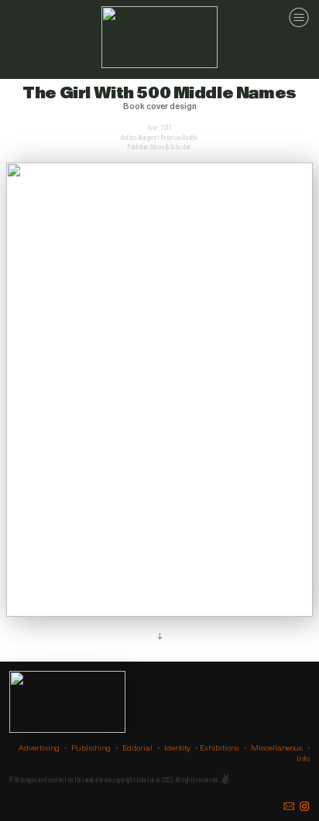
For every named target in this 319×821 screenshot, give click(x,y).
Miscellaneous (277, 748)
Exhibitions (219, 748)
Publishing (91, 748)
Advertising (39, 748)
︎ (304, 806)
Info (303, 759)
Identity (177, 748)
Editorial (137, 748)
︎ (288, 806)
